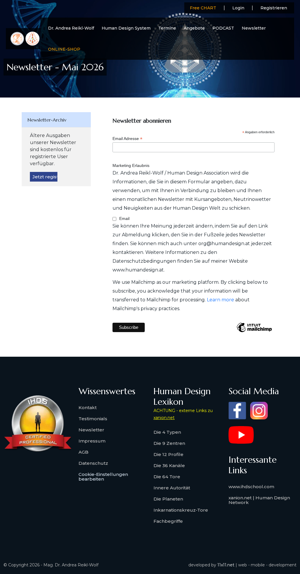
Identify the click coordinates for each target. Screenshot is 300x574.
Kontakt (88, 407)
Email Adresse (127, 138)
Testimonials (93, 418)
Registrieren (273, 8)
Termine (167, 28)
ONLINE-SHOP (64, 49)
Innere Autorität (172, 488)
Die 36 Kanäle (169, 465)
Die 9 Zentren (169, 443)
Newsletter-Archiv (47, 120)
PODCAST (223, 28)
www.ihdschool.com (251, 486)
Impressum (92, 441)
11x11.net (225, 565)
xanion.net (164, 417)
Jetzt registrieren (45, 177)
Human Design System (126, 28)
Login (238, 8)
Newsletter (254, 28)
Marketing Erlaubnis (130, 165)
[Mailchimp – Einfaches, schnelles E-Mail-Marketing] (254, 331)
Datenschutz (93, 463)
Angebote (194, 28)
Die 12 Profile (168, 454)
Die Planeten (168, 499)
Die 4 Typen (167, 432)
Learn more (220, 300)
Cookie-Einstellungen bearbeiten (103, 477)
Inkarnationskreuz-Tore (181, 510)
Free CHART (203, 8)
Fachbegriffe (168, 521)
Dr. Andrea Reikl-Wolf (71, 28)
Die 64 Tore (167, 476)
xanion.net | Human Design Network (259, 500)
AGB (83, 452)
